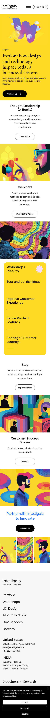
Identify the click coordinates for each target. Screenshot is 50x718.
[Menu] (28, 7)
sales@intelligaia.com (13, 647)
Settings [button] (25, 713)
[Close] (46, 690)
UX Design (11, 608)
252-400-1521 (14, 650)
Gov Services (13, 622)
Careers (9, 629)
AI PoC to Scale (14, 615)
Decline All (24, 708)
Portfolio (9, 595)
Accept (25, 702)
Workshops (11, 602)
